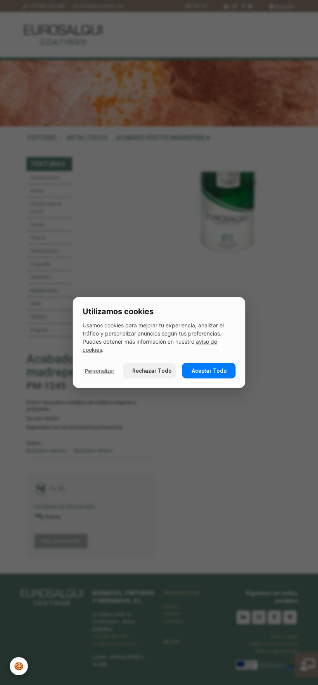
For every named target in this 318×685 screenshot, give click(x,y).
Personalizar (99, 370)
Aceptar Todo (209, 371)
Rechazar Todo (152, 371)
